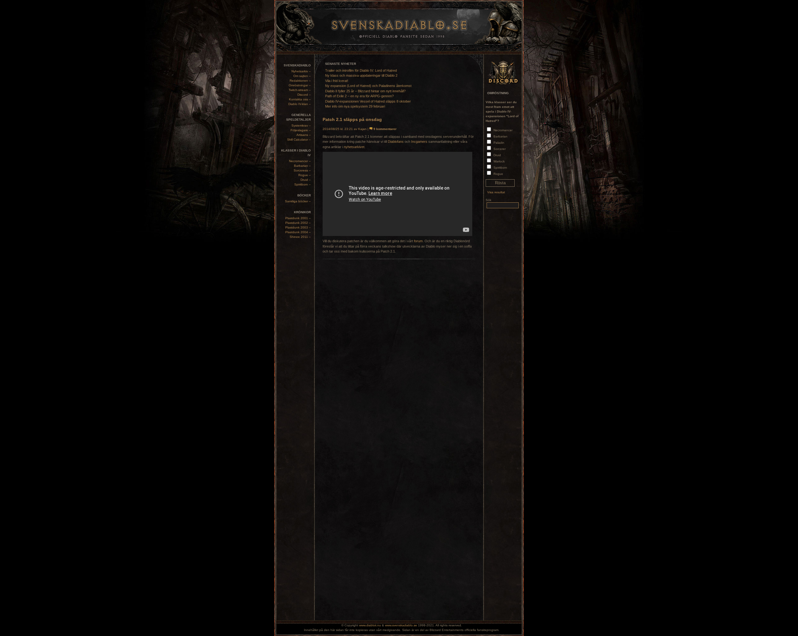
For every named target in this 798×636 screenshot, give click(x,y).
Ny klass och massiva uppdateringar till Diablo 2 (361, 75)
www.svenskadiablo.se (401, 625)
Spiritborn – (302, 184)
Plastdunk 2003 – (298, 227)
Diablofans (396, 141)
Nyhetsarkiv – (301, 71)
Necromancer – (300, 161)
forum (418, 241)
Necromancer (502, 130)
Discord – (304, 94)
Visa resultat (496, 192)
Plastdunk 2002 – (298, 222)
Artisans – (303, 135)
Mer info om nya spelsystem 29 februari (355, 106)
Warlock (499, 161)
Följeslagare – (301, 130)
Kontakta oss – (300, 99)
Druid (497, 155)
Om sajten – (302, 76)
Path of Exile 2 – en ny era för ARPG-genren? (359, 96)
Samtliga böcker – (298, 201)
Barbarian (500, 136)
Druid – (305, 179)
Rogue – (304, 175)
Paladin (498, 142)
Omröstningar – (300, 85)
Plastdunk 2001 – (298, 218)
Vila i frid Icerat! (336, 81)
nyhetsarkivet (354, 147)
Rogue (498, 174)
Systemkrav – (301, 125)
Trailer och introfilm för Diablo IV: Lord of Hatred (361, 70)
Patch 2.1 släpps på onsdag (352, 119)
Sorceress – (302, 170)
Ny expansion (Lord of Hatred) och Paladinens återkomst (368, 86)
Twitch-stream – (300, 90)
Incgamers (419, 141)
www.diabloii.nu (370, 625)
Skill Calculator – (299, 139)
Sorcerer (499, 149)
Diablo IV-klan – (299, 104)
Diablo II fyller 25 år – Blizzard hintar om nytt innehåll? (365, 91)
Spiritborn (500, 167)
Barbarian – (302, 165)
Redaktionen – (300, 80)
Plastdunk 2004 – (298, 232)
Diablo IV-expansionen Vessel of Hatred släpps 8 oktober (368, 101)
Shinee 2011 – (300, 236)
